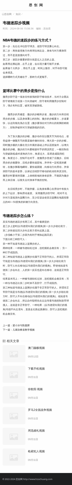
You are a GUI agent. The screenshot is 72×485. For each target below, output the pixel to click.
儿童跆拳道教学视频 (24, 329)
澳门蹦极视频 (36, 348)
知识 (18, 14)
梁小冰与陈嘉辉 (21, 325)
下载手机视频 (36, 368)
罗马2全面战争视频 (40, 410)
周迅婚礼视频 (36, 430)
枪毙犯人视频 (36, 451)
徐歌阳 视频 (35, 389)
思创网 (8, 14)
